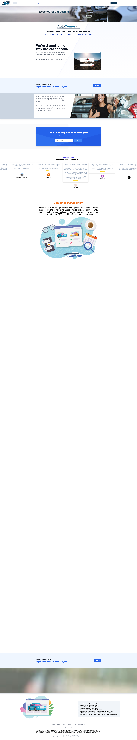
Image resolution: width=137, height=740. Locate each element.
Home (15, 3)
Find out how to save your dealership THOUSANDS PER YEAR (68, 35)
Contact (42, 3)
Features (20, 3)
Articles (25, 3)
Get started (97, 660)
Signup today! (97, 85)
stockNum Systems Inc (60, 736)
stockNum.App (74, 736)
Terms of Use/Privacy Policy (79, 724)
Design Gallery (31, 3)
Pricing (37, 3)
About (53, 724)
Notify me (78, 140)
